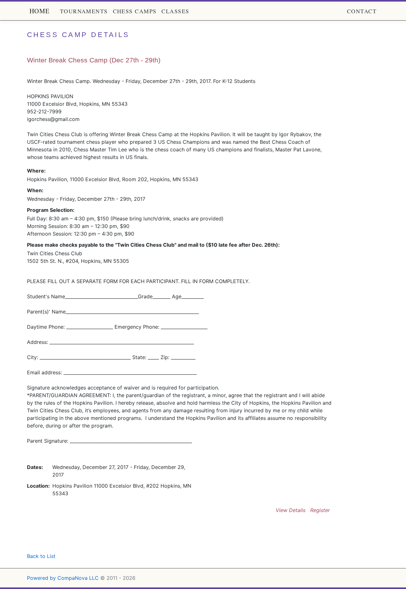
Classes (175, 11)
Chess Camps (135, 11)
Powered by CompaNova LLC (63, 578)
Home (39, 11)
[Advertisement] (101, 535)
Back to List (41, 556)
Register (320, 510)
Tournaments (84, 11)
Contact (362, 11)
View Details (290, 510)
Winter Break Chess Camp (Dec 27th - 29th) (93, 60)
